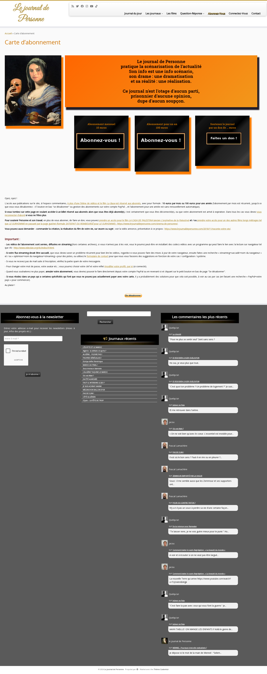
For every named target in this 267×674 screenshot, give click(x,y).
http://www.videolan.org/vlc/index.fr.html (34, 247)
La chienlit (177, 334)
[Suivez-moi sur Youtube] (92, 6)
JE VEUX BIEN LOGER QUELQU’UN (186, 358)
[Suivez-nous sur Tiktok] (97, 6)
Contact (256, 13)
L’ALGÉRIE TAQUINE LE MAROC (95, 372)
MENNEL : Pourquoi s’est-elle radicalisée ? (190, 648)
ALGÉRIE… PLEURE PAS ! (92, 354)
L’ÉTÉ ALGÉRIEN (89, 397)
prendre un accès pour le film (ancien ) (144, 220)
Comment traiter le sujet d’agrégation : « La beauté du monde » (199, 550)
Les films (172, 13)
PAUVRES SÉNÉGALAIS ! (92, 358)
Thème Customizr (161, 669)
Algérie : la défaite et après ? (94, 351)
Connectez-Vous (238, 13)
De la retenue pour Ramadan (185, 526)
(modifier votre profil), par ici (118, 266)
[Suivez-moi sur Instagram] (88, 6)
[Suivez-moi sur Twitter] (78, 6)
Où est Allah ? (88, 375)
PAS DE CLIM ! (88, 393)
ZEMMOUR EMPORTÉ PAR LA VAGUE (187, 476)
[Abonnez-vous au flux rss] (74, 6)
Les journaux (153, 13)
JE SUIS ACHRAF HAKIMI (92, 386)
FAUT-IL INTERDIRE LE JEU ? (94, 382)
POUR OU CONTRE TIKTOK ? (184, 503)
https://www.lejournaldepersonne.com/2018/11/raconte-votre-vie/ (198, 228)
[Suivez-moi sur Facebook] (83, 6)
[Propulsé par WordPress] (137, 669)
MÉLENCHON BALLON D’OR (94, 390)
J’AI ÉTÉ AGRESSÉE (90, 379)
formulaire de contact (97, 256)
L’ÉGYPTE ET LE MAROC (92, 347)
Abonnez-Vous (216, 13)
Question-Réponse (191, 13)
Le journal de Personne (31, 14)
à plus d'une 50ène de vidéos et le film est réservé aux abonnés (104, 203)
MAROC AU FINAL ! (90, 365)
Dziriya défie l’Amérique (93, 361)
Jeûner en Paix (179, 405)
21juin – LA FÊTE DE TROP (93, 400)
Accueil (8, 33)
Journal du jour (133, 13)
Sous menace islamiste (92, 368)
